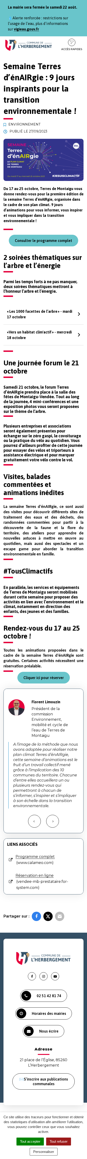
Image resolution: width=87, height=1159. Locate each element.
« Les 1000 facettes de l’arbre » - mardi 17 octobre (39, 314)
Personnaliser (43, 1152)
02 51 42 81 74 (49, 996)
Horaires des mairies (49, 1013)
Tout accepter (30, 1141)
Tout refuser (59, 1141)
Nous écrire (48, 1031)
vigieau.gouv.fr (26, 29)
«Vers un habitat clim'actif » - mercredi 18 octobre (39, 335)
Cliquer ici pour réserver (43, 678)
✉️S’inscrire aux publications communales (43, 1081)
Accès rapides (71, 49)
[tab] (43, 314)
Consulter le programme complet (43, 240)
